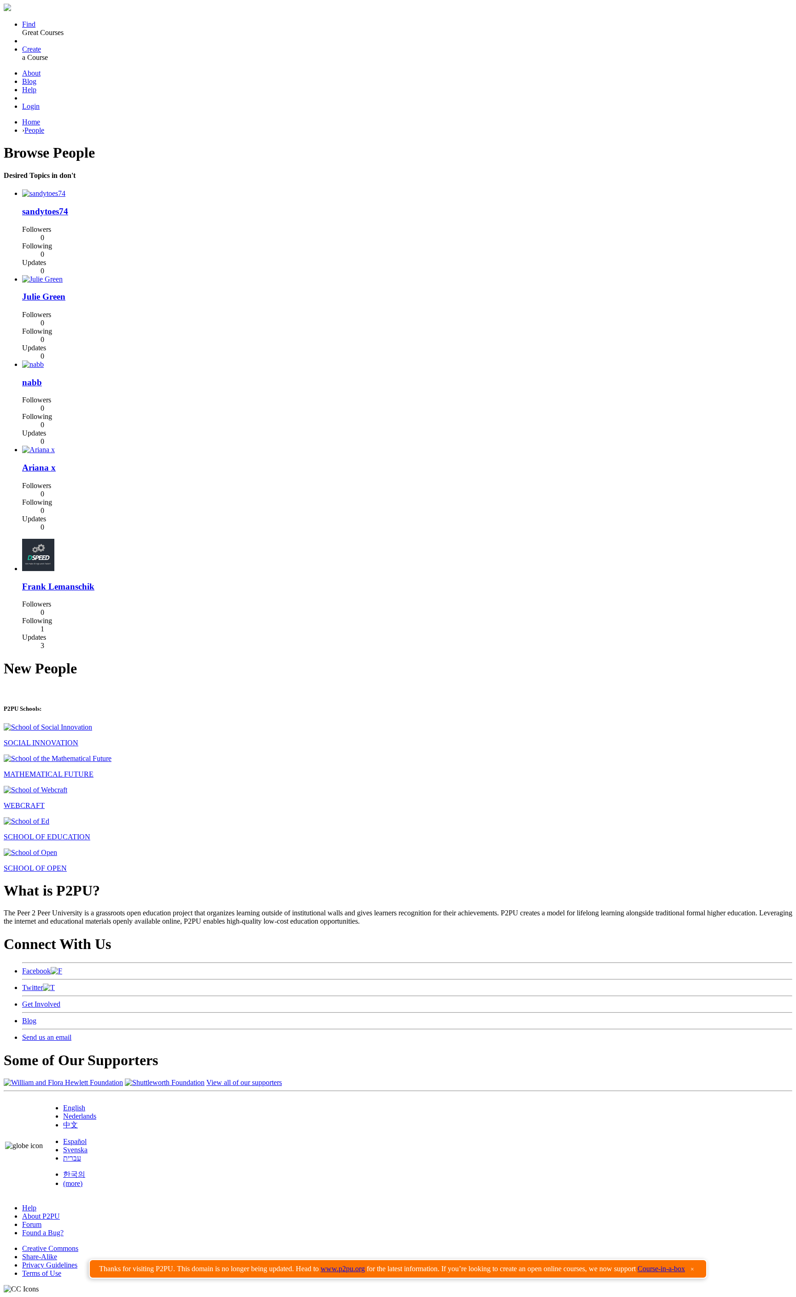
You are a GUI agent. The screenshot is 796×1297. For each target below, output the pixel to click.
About (31, 73)
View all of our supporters (244, 1082)
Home (31, 122)
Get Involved (41, 1004)
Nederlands (79, 1116)
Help (29, 90)
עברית (72, 1158)
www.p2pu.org (343, 1269)
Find (28, 24)
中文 (70, 1125)
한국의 (74, 1174)
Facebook (36, 971)
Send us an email (46, 1037)
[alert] (398, 1269)
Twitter (32, 987)
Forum (31, 1224)
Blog (29, 81)
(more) (72, 1183)
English (74, 1108)
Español (75, 1141)
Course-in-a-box (661, 1269)
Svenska (75, 1150)
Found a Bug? (43, 1233)
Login (31, 106)
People (34, 130)
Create (31, 49)
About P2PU (41, 1216)
